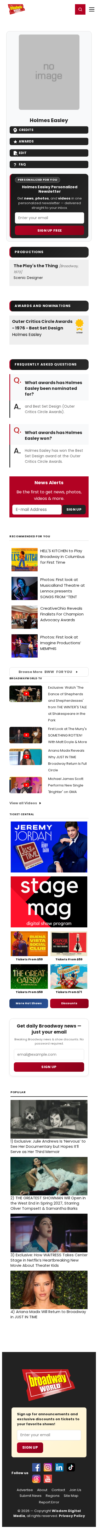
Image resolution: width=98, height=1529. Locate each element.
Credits (26, 130)
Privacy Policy (72, 1515)
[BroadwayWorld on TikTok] (71, 1467)
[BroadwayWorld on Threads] (36, 1479)
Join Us (75, 1490)
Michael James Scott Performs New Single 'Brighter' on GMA (65, 785)
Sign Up (74, 509)
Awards (26, 141)
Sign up (48, 1066)
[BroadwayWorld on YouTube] (48, 1479)
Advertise (25, 1490)
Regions (53, 1495)
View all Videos (23, 803)
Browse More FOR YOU (45, 671)
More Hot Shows (29, 1003)
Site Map (71, 1495)
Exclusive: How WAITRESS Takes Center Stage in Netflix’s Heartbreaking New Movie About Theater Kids (49, 1260)
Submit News (31, 1495)
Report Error (49, 1502)
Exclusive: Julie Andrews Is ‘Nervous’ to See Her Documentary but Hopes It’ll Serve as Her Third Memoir (48, 1146)
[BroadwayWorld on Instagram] (48, 1467)
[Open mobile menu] (92, 9)
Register (52, 9)
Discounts (69, 1003)
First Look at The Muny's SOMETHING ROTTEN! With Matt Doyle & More (67, 735)
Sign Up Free (49, 230)
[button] (80, 9)
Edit (23, 153)
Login (67, 9)
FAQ (22, 164)
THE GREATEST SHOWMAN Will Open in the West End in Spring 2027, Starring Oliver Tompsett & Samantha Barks (48, 1203)
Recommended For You (29, 536)
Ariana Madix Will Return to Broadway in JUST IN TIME (48, 1314)
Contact (58, 1490)
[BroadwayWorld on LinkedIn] (59, 1467)
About (42, 1490)
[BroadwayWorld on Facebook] (36, 1467)
